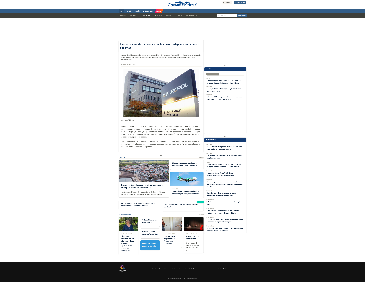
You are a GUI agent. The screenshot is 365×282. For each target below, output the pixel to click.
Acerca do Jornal (151, 269)
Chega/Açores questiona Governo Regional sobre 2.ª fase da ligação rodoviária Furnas (184, 165)
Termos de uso (211, 269)
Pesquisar (242, 15)
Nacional (133, 15)
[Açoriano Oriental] (122, 272)
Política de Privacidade (225, 269)
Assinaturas (237, 269)
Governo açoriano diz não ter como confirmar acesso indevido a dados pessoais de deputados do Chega (224, 184)
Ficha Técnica (201, 269)
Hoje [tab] (213, 74)
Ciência (179, 15)
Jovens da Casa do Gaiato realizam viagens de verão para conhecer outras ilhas (142, 186)
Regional (123, 15)
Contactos (192, 269)
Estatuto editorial (163, 269)
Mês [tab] (238, 74)
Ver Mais (201, 157)
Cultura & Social (192, 15)
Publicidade (173, 269)
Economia (158, 15)
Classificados (183, 269)
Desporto (169, 15)
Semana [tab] (225, 74)
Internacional (146, 15)
